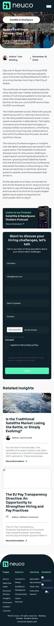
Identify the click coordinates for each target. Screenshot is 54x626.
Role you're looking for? (17, 297)
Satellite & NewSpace (21, 19)
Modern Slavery (31, 618)
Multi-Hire (34, 586)
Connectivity (21, 594)
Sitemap (42, 616)
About (6, 579)
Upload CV (10, 324)
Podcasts (7, 602)
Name (8, 257)
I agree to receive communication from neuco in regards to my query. (25, 359)
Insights (6, 41)
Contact (7, 611)
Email (8, 271)
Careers (6, 606)
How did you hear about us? (19, 310)
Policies (19, 618)
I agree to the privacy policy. (24, 345)
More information (14, 224)
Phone (8, 284)
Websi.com (32, 622)
